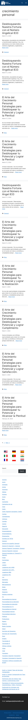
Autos (4, 497)
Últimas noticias (6, 646)
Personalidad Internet (8, 611)
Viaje (3, 651)
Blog (5, 133)
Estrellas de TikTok (7, 538)
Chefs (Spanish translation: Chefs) (12, 511)
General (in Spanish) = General (11, 546)
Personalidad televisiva (9, 614)
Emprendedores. (7, 533)
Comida (4, 521)
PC (3, 597)
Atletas (4, 492)
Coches (4, 514)
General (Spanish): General (10, 551)
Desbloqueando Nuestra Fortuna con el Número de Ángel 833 (12, 190)
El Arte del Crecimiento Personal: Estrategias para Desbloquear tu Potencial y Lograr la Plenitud (13, 106)
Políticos (4, 616)
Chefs (4, 509)
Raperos (4, 624)
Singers (4, 638)
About (17, 715)
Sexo (3, 636)
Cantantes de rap (7, 504)
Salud (3, 629)
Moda (3, 587)
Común (4, 524)
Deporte (4, 526)
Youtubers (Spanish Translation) (11, 656)
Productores (5, 619)
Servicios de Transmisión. (9, 633)
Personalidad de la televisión (10, 602)
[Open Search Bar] (22, 3)
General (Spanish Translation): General (13, 548)
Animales (4, 484)
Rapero (4, 621)
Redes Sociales (6, 626)
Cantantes (5, 502)
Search (4, 468)
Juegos (4, 565)
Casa (3, 506)
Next (8, 442)
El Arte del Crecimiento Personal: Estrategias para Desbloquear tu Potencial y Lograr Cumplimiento (13, 318)
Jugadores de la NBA (8, 567)
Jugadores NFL (6, 575)
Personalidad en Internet (9, 609)
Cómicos (4, 519)
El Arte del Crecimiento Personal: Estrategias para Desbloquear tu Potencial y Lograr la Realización (13, 231)
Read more (5, 47)
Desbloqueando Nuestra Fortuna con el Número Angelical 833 (11, 28)
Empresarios (5, 536)
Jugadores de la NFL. (8, 570)
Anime (4, 487)
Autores (4, 494)
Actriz (3, 482)
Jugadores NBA (6, 572)
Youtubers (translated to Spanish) (12, 658)
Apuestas (5, 489)
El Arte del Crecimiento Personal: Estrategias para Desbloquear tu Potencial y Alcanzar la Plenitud (13, 406)
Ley (3, 577)
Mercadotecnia (6, 584)
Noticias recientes (7, 594)
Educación (5, 529)
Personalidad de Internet (9, 599)
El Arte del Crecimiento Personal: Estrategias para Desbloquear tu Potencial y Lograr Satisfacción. (13, 362)
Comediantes (6, 516)
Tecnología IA (6, 643)
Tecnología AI (6, 641)
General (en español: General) (10, 543)
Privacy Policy (7, 712)
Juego (4, 562)
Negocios (5, 592)
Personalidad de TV (8, 606)
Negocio (4, 589)
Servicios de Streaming (8, 631)
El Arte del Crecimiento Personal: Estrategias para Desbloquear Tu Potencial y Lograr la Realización (13, 274)
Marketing (5, 579)
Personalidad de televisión (9, 604)
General (6, 52)
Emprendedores (6, 531)
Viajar (3, 648)
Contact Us (12, 715)
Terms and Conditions (18, 712)
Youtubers (5, 653)
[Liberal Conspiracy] (6, 3)
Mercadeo (5, 582)
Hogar (4, 557)
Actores (4, 479)
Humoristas (5, 560)
